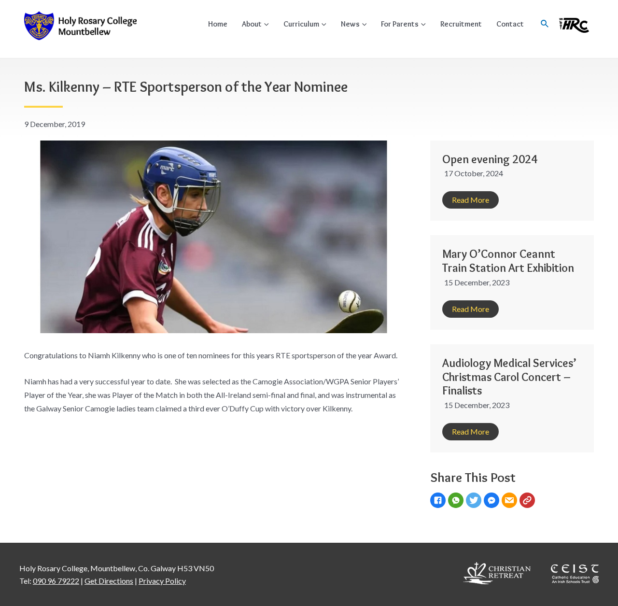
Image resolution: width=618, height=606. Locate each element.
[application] (265, 23)
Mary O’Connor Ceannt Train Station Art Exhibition (508, 261)
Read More (470, 199)
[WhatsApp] (457, 501)
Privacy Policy (162, 580)
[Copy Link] (528, 501)
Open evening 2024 (489, 159)
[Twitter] (475, 501)
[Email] (511, 501)
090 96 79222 (56, 580)
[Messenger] (493, 501)
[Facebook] (439, 501)
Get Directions (108, 580)
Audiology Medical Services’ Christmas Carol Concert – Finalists (509, 377)
